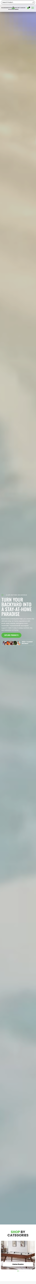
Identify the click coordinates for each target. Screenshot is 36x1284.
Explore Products (11, 635)
